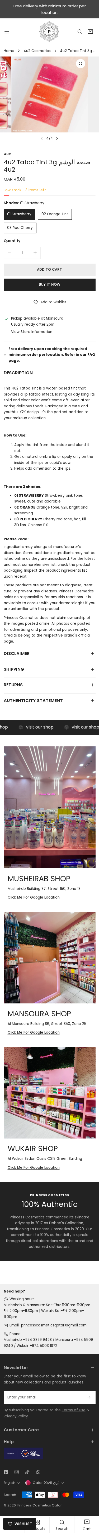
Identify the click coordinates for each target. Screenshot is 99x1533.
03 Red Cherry (20, 227)
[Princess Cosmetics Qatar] (50, 31)
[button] (90, 32)
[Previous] (41, 138)
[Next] (57, 138)
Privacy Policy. (16, 1416)
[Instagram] (16, 1472)
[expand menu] (7, 31)
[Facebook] (5, 1472)
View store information (31, 332)
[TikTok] (27, 1472)
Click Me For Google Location (34, 897)
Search (10, 1495)
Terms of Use (74, 1410)
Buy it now (49, 284)
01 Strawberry (19, 214)
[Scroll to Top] (90, 1505)
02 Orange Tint (54, 214)
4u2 (7, 154)
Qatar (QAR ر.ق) (46, 1482)
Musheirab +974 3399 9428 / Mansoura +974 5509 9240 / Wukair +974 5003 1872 (48, 1342)
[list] (49, 100)
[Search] (79, 32)
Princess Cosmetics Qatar (39, 1505)
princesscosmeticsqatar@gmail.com (54, 1325)
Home (9, 50)
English (9, 1482)
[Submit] (89, 1397)
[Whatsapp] (38, 1472)
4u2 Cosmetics (37, 50)
